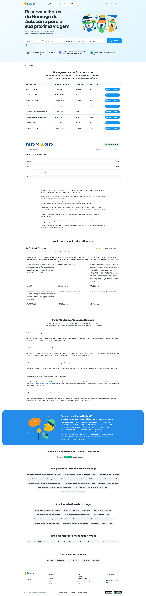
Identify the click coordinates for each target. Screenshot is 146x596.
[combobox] (33, 41)
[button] (43, 41)
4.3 (60, 251)
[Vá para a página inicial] (29, 3)
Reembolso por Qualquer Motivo (45, 383)
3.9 (36, 251)
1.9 (69, 251)
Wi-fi (66, 251)
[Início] (26, 65)
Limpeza (56, 251)
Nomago (43, 248)
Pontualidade (45, 251)
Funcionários (32, 251)
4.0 (49, 251)
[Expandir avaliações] (118, 250)
